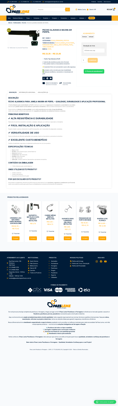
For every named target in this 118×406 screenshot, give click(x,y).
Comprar (92, 60)
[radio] (84, 36)
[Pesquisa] (67, 9)
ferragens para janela (50, 45)
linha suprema (63, 45)
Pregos (28, 18)
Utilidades (81, 18)
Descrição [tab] (13, 92)
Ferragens (54, 18)
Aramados (73, 18)
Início (9, 18)
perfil (71, 45)
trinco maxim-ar (48, 47)
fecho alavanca (60, 43)
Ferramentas (64, 18)
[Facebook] (101, 261)
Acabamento (89, 33)
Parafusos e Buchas (18, 18)
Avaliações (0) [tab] (43, 92)
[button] (37, 32)
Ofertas (66, 40)
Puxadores (45, 18)
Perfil (50, 49)
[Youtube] (105, 261)
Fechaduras (36, 18)
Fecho (24, 23)
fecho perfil (70, 43)
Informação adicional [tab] (27, 92)
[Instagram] (97, 261)
